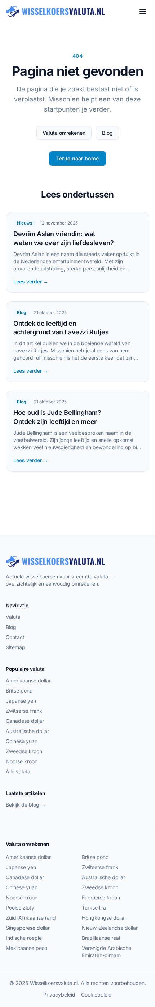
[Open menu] (142, 11)
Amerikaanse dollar (28, 680)
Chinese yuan (21, 741)
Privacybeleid (59, 994)
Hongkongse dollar (104, 918)
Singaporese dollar (28, 928)
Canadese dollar (25, 721)
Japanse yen (21, 701)
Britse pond (19, 690)
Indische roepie (24, 938)
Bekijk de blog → (26, 805)
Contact (15, 637)
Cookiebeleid (96, 994)
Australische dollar (27, 731)
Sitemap (15, 647)
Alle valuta (18, 771)
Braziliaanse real (101, 938)
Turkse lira (94, 907)
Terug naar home (77, 158)
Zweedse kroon (24, 751)
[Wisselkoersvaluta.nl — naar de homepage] (55, 11)
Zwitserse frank (24, 711)
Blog (107, 133)
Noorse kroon (21, 761)
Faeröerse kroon (101, 897)
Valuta (13, 617)
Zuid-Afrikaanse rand (31, 918)
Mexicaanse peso (26, 948)
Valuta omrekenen (64, 133)
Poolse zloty (20, 907)
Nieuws (24, 223)
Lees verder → (30, 281)
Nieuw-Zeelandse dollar (110, 928)
